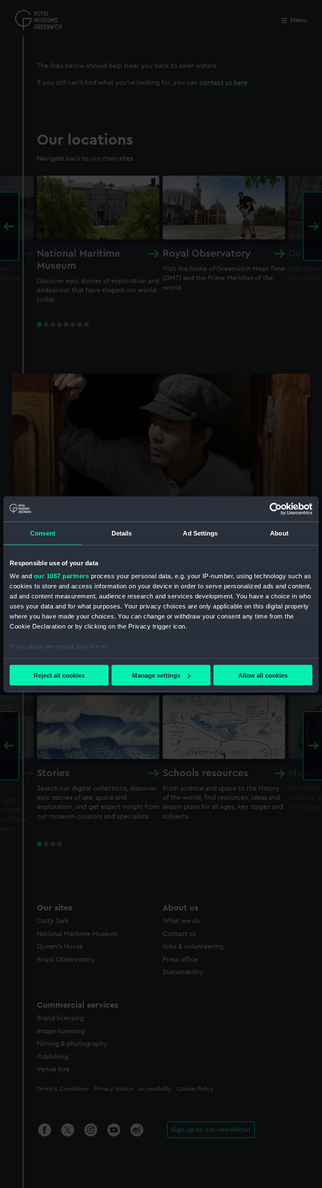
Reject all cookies (59, 674)
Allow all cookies (263, 674)
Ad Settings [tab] (200, 532)
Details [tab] (122, 532)
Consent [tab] (42, 532)
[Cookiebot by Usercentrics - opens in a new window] (275, 508)
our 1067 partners (61, 576)
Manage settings (156, 674)
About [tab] (279, 532)
